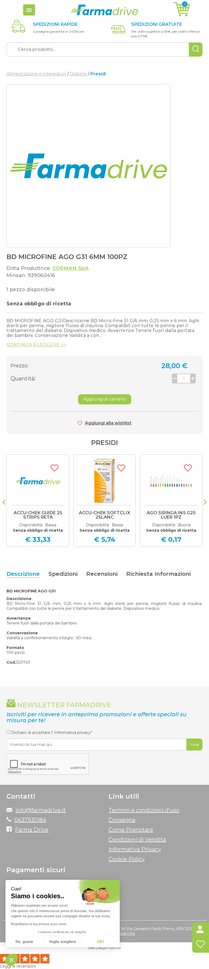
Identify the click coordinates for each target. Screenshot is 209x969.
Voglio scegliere (62, 941)
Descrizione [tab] (23, 574)
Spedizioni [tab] (63, 574)
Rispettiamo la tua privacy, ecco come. (39, 924)
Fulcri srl (114, 948)
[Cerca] (195, 49)
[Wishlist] (200, 945)
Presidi (104, 443)
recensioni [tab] (102, 574)
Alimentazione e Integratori (36, 73)
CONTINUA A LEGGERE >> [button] (36, 344)
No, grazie (24, 941)
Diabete (78, 73)
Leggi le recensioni (18, 966)
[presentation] (3, 503)
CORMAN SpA (71, 268)
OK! (100, 941)
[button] (200, 930)
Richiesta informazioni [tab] (158, 574)
